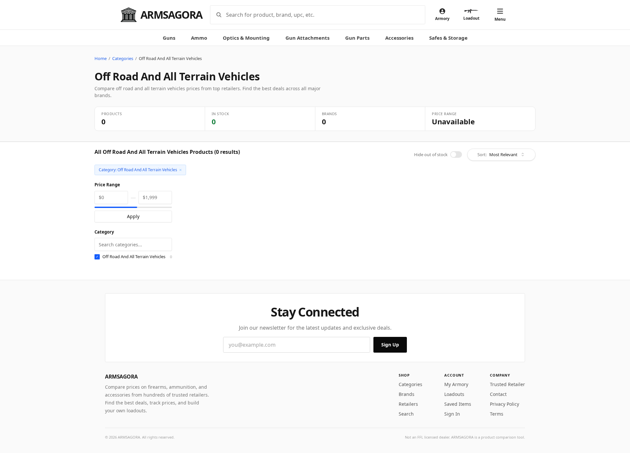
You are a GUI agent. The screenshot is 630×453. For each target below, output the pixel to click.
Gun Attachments (307, 37)
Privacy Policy (504, 404)
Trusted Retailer (507, 384)
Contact (498, 394)
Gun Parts (357, 37)
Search (406, 414)
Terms (496, 414)
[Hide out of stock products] (456, 154)
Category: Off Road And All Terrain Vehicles (140, 170)
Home (100, 58)
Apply (133, 216)
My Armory (456, 384)
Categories (122, 58)
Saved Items (457, 404)
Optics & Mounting (246, 37)
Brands (406, 394)
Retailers (408, 404)
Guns (169, 37)
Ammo (199, 37)
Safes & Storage (448, 37)
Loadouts (454, 394)
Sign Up (390, 344)
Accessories (399, 37)
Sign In (452, 414)
